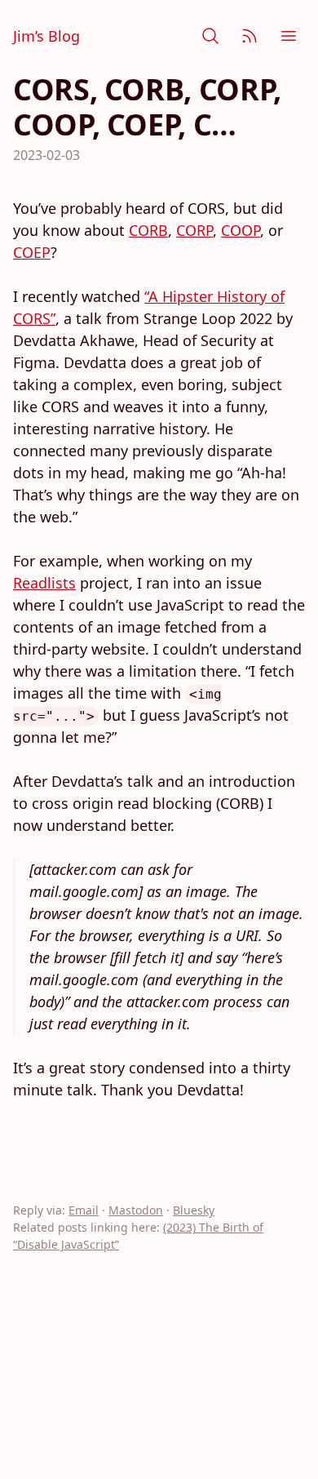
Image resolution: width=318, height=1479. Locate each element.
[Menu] (288, 36)
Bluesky (193, 1210)
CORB (148, 230)
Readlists (44, 583)
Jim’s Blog (46, 36)
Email (83, 1210)
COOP (240, 230)
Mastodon (135, 1210)
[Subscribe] (249, 36)
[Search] (210, 36)
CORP (194, 230)
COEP (32, 252)
